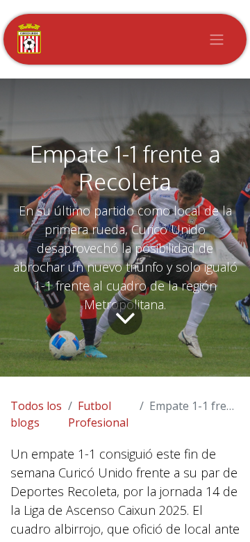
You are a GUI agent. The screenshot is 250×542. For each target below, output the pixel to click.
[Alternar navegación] (217, 39)
